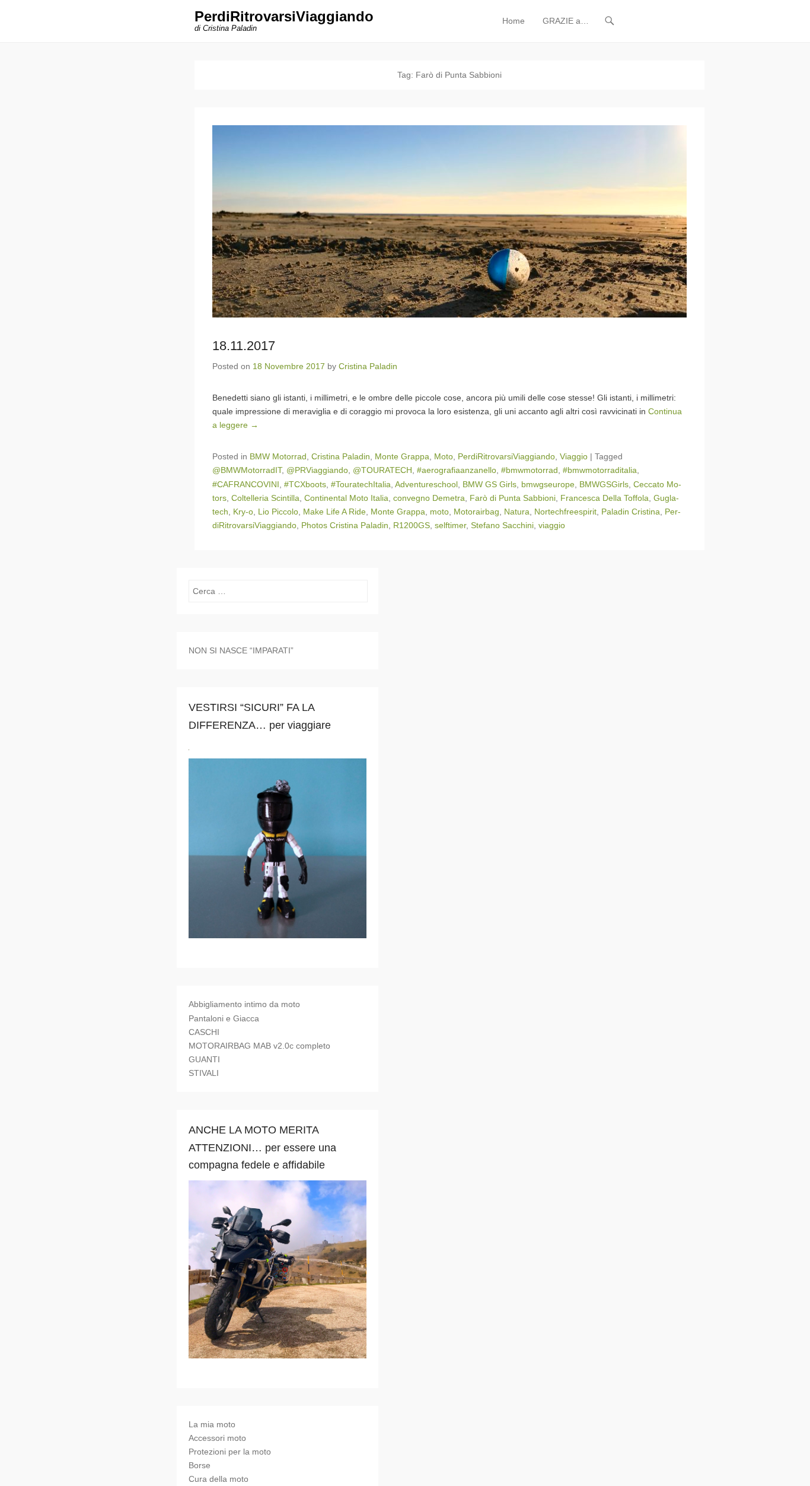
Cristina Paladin (368, 366)
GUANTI (204, 1059)
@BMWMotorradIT (247, 470)
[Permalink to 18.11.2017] (449, 221)
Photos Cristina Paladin (344, 525)
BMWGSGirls (604, 484)
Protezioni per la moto (230, 1451)
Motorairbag (476, 511)
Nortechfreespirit (565, 511)
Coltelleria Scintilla (265, 498)
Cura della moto (218, 1479)
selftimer (450, 525)
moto (439, 511)
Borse (200, 1465)
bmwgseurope (548, 484)
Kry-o (243, 511)
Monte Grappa (402, 456)
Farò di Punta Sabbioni (513, 498)
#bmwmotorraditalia (600, 470)
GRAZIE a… (566, 21)
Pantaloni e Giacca (224, 1018)
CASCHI (204, 1032)
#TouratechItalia (361, 484)
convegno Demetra (429, 498)
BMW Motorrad (278, 456)
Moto (443, 456)
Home (513, 21)
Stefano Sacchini (502, 525)
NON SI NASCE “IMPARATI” (241, 650)
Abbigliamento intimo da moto (244, 1004)
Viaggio (574, 456)
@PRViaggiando (317, 470)
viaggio (551, 525)
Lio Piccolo (278, 511)
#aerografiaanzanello (456, 470)
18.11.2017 (243, 345)
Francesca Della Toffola (604, 498)
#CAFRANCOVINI (245, 484)
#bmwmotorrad (529, 470)
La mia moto (212, 1424)
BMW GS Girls (489, 484)
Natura (517, 511)
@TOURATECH (382, 470)
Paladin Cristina (630, 511)
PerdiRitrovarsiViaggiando (284, 16)
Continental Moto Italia (346, 498)
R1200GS (411, 525)
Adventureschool (426, 484)
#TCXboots (305, 484)
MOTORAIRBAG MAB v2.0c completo (259, 1045)
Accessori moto (217, 1438)
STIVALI (204, 1073)
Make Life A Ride (334, 511)
